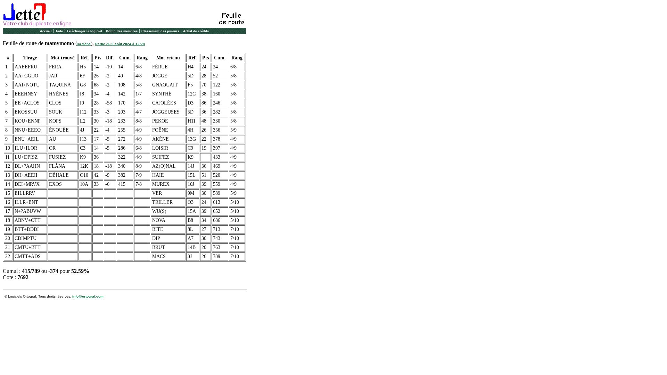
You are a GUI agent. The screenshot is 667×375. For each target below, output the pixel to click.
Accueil (46, 31)
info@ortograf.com (88, 296)
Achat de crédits (196, 31)
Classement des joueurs (160, 31)
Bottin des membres (122, 31)
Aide (59, 31)
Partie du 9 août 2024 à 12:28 (120, 44)
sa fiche (84, 44)
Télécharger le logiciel (84, 31)
